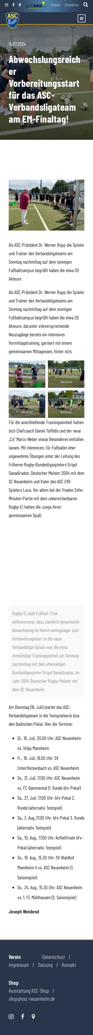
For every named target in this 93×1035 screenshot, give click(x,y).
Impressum (19, 964)
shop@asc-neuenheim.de (32, 998)
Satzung (45, 964)
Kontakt (56, 4)
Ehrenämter (72, 4)
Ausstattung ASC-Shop (29, 990)
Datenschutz (53, 956)
